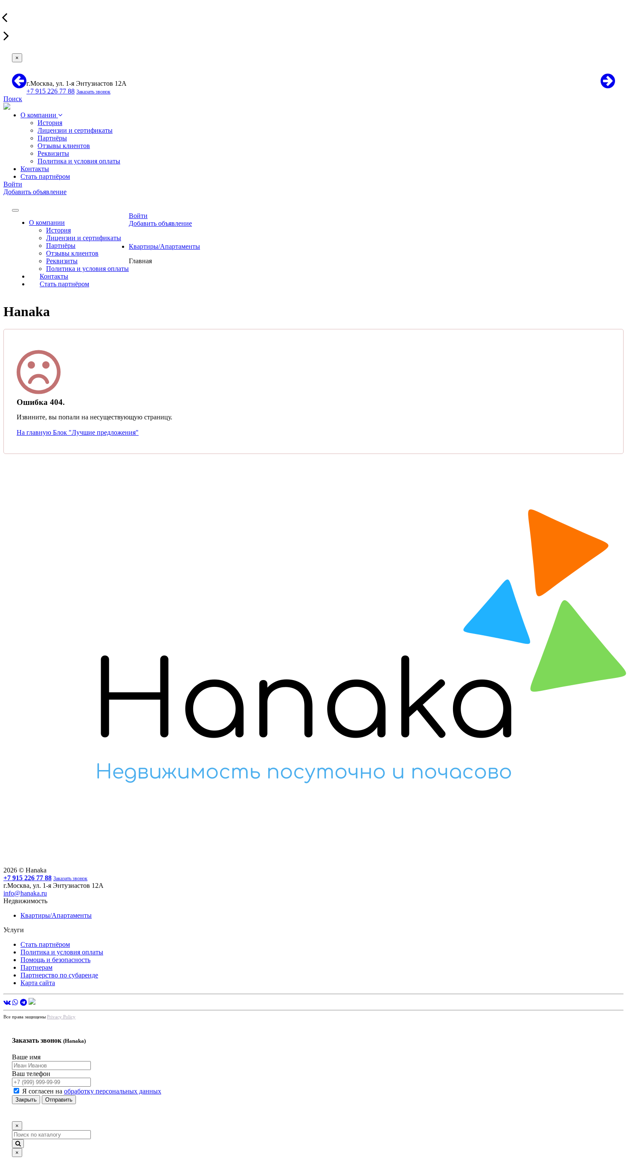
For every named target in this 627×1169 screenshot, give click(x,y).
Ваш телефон (31, 1073)
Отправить (59, 1099)
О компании (39, 115)
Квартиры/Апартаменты (164, 246)
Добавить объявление (35, 191)
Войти (12, 184)
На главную (35, 432)
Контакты (34, 168)
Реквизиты (53, 153)
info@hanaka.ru (25, 893)
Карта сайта (37, 982)
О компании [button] (47, 222)
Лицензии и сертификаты (75, 130)
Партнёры (52, 138)
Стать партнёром (45, 176)
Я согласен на (91, 1091)
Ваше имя (26, 1057)
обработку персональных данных (112, 1091)
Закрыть (26, 1099)
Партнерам (36, 967)
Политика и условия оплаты (79, 161)
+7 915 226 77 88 (50, 91)
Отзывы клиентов (64, 145)
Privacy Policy (61, 1016)
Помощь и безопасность (55, 959)
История (50, 122)
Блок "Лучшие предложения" (96, 432)
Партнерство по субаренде (59, 975)
